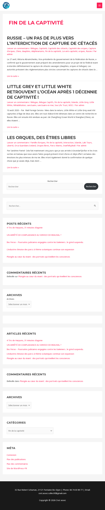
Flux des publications (16, 459)
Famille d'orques (38, 142)
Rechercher (52, 181)
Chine (18, 51)
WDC (70, 105)
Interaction (68, 142)
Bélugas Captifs (46, 102)
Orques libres (43, 145)
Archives (10, 299)
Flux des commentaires (17, 463)
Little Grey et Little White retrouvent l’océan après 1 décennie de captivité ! (52, 92)
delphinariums (37, 51)
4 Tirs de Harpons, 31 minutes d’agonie (25, 227)
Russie (89, 51)
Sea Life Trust (61, 105)
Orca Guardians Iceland (25, 145)
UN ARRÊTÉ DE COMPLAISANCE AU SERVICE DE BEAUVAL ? (34, 235)
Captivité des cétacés (58, 48)
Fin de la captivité (53, 51)
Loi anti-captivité (69, 51)
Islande (74, 102)
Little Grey (83, 102)
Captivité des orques (78, 48)
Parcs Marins (56, 145)
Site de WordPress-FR (17, 468)
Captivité (43, 48)
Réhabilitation (19, 105)
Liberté (10, 145)
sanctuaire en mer (45, 105)
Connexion (11, 455)
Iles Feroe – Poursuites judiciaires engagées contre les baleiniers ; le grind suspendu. (45, 242)
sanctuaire (31, 105)
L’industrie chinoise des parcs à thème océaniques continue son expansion (40, 249)
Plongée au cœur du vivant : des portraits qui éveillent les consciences (38, 256)
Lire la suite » (13, 76)
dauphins (26, 51)
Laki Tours (87, 142)
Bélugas (34, 48)
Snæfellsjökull (69, 145)
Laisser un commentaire (18, 48)
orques (81, 51)
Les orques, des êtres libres (41, 137)
